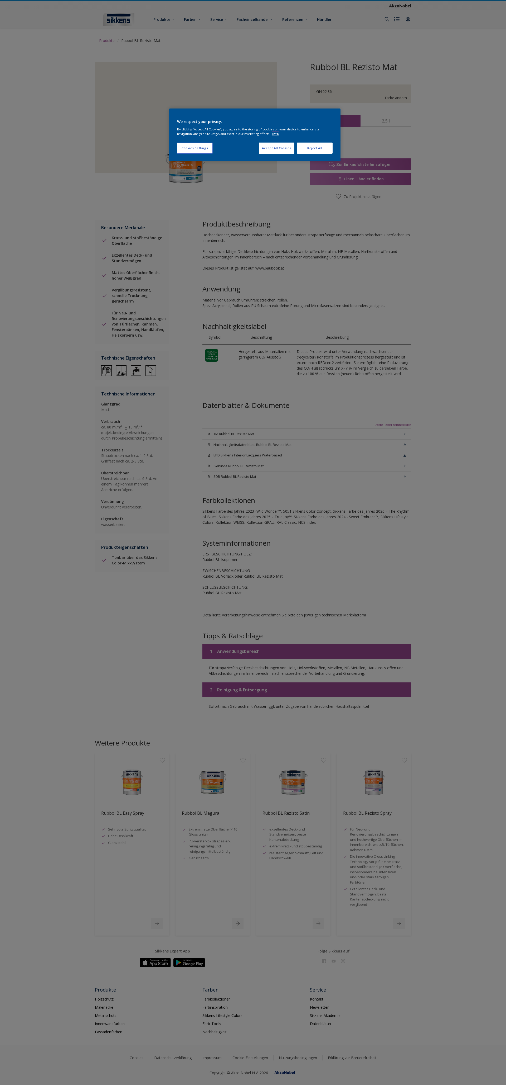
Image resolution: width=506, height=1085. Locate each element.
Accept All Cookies (276, 148)
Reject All (314, 148)
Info (275, 134)
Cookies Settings (195, 148)
